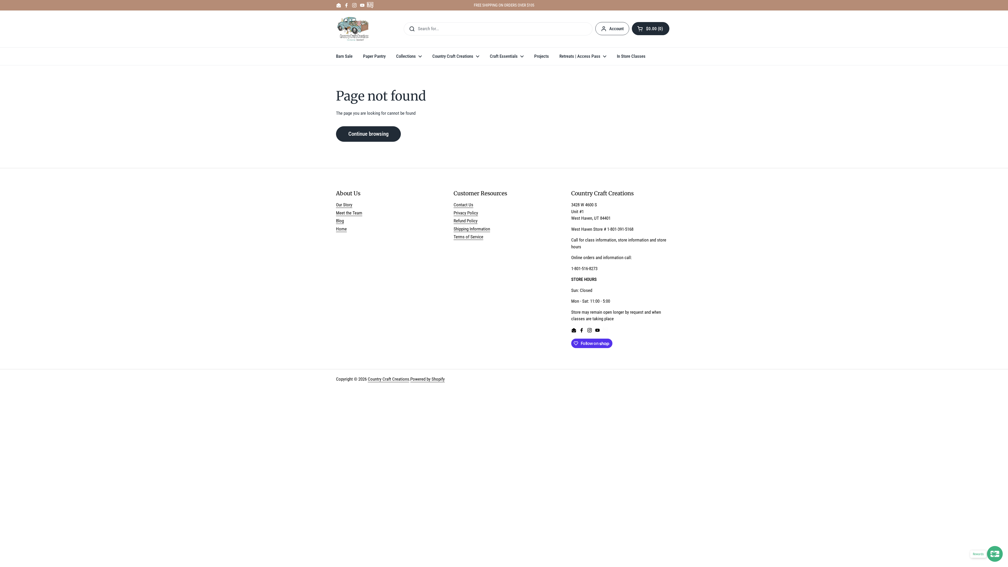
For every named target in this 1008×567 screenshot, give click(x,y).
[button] (650, 28)
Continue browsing (368, 133)
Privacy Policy (466, 213)
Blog (340, 220)
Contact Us (463, 204)
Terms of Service (468, 236)
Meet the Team (349, 213)
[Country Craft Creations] (354, 29)
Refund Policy (465, 220)
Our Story (344, 204)
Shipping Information (472, 229)
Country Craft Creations (388, 379)
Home (341, 229)
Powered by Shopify (427, 379)
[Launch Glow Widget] (995, 554)
